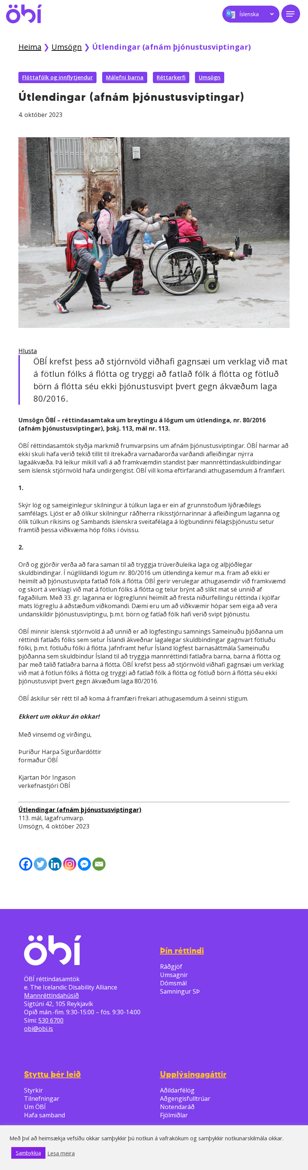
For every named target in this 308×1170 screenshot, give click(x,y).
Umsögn (66, 47)
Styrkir (33, 1090)
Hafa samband (44, 1115)
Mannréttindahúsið (51, 995)
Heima (29, 47)
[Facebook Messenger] (84, 864)
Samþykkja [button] (28, 1152)
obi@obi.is (38, 1028)
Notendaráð (177, 1107)
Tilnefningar (41, 1098)
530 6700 (50, 1020)
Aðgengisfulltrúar (185, 1098)
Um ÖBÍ (35, 1107)
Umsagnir (174, 975)
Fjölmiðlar (174, 1115)
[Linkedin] (55, 864)
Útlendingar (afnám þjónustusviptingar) (79, 810)
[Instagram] (69, 864)
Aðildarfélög (177, 1090)
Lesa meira (61, 1153)
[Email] (99, 864)
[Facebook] (25, 864)
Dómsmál (173, 983)
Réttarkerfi (171, 77)
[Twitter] (40, 864)
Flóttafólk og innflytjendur (57, 77)
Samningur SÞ (180, 991)
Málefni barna (124, 77)
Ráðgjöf (171, 966)
